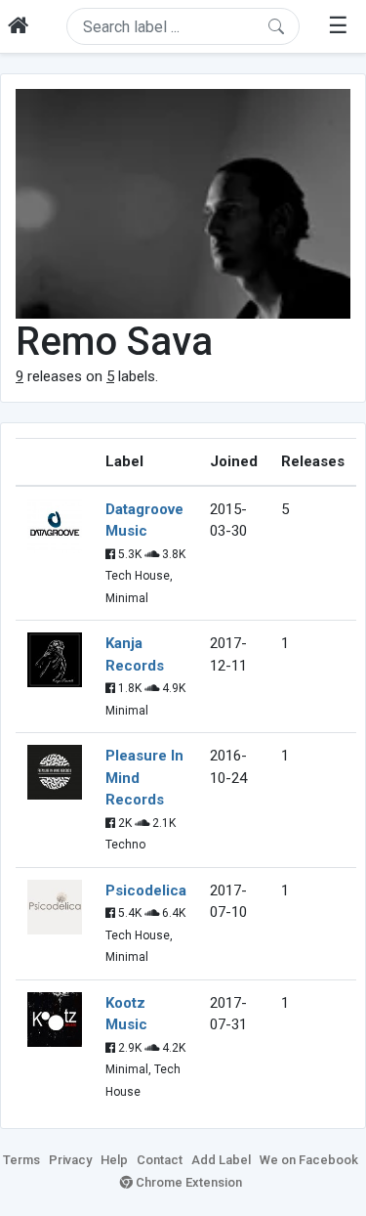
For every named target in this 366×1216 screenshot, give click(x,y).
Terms (21, 1159)
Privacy (70, 1159)
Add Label (221, 1159)
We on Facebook (309, 1159)
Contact (160, 1159)
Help (114, 1159)
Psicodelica (145, 890)
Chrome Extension (187, 1182)
